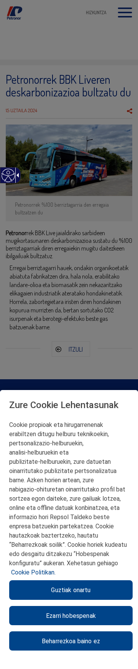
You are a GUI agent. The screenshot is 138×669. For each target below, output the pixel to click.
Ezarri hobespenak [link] (71, 615)
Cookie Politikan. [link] (33, 572)
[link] (7, 179)
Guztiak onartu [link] (70, 590)
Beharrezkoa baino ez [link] (71, 641)
